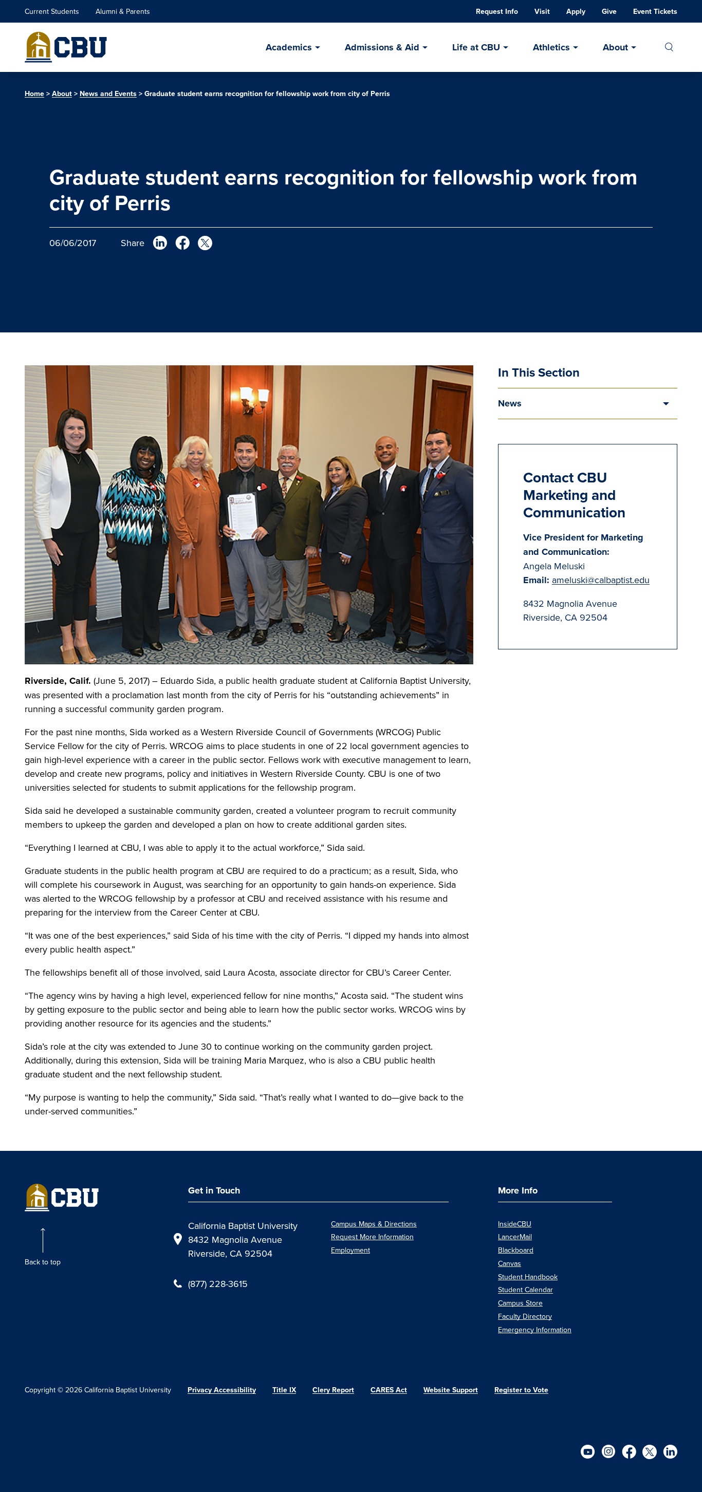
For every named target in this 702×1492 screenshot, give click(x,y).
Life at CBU (476, 47)
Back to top (43, 1262)
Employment (350, 1250)
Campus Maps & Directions (374, 1224)
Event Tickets (655, 11)
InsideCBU (514, 1224)
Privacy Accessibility (222, 1390)
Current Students (52, 11)
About (615, 47)
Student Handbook (528, 1277)
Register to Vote (521, 1390)
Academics (289, 47)
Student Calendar (525, 1289)
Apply (575, 11)
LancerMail (515, 1237)
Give (609, 11)
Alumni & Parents (123, 11)
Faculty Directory (525, 1316)
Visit (542, 11)
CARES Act (389, 1390)
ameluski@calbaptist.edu (601, 579)
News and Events (108, 93)
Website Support (450, 1390)
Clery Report (333, 1390)
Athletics (551, 47)
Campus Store (520, 1303)
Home (34, 93)
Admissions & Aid (382, 47)
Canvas (509, 1263)
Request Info (497, 11)
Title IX (284, 1390)
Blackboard (515, 1250)
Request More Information (372, 1237)
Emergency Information (534, 1330)
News (510, 403)
